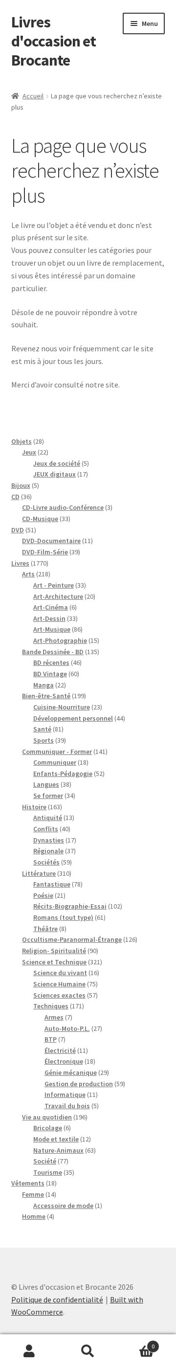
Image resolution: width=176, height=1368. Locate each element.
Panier (135, 1343)
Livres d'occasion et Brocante (53, 41)
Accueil (33, 95)
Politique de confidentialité (57, 1299)
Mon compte (29, 1351)
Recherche (88, 1351)
